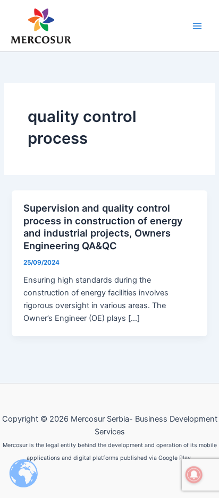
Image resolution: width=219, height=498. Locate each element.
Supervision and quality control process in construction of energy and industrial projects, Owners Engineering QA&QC (103, 226)
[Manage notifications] (194, 474)
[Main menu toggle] (197, 26)
